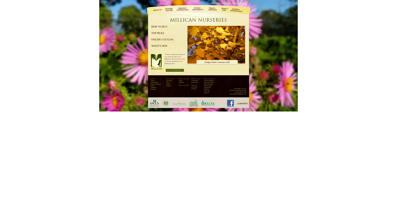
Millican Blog (216, 3)
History (153, 80)
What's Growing (196, 78)
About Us (153, 78)
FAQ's (152, 86)
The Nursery (169, 80)
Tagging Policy (208, 87)
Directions (207, 89)
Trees (168, 82)
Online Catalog (162, 39)
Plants (181, 80)
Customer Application (209, 80)
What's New (159, 45)
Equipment (153, 87)
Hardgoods (182, 82)
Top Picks (157, 33)
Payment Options (208, 86)
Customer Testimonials (156, 84)
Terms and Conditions (209, 82)
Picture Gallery (170, 78)
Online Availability (240, 3)
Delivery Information (209, 84)
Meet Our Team (154, 82)
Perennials (169, 86)
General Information (210, 78)
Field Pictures (195, 80)
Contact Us (227, 3)
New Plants (194, 87)
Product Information (185, 78)
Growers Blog (195, 82)
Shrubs (168, 84)
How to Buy (159, 26)
